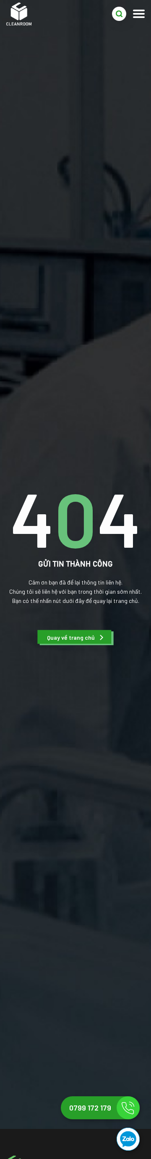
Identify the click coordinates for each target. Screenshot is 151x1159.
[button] (75, 637)
